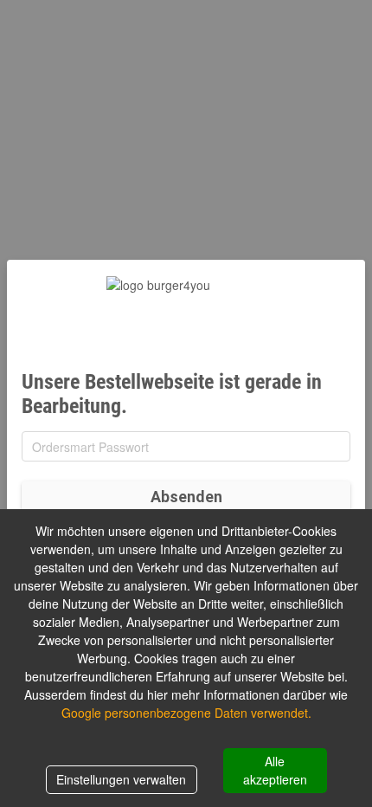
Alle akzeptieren (275, 770)
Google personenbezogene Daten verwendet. (186, 712)
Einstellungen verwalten (121, 779)
